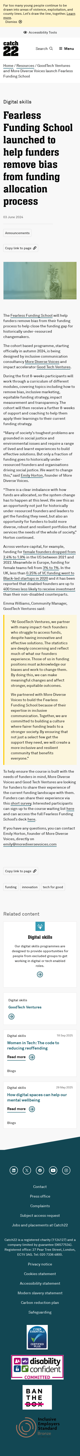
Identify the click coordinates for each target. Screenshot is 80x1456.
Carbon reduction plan (40, 1302)
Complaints (40, 1205)
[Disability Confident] (37, 1367)
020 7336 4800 (51, 1254)
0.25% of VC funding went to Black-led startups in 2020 (38, 575)
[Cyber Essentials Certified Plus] (37, 1337)
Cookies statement (40, 1273)
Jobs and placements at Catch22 (40, 1225)
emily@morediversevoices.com (30, 844)
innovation (30, 887)
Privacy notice (40, 1264)
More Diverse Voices (42, 361)
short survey (21, 803)
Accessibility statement (40, 1283)
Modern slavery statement (40, 1293)
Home (8, 65)
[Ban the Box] (37, 1397)
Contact (40, 1186)
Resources (25, 65)
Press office (40, 1196)
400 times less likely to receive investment (39, 589)
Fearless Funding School (31, 315)
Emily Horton (32, 475)
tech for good (53, 887)
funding (11, 887)
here (70, 808)
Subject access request (40, 1215)
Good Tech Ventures (53, 367)
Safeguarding (40, 1312)
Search (42, 48)
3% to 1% (51, 567)
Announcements (17, 233)
